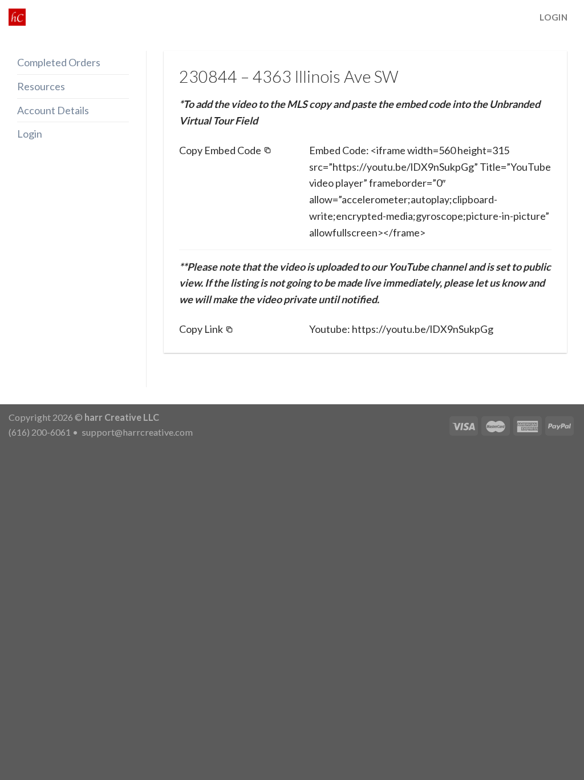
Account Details (53, 110)
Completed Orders (58, 62)
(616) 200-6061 (40, 432)
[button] (225, 150)
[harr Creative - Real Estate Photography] (17, 17)
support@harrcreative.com (136, 432)
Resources (41, 86)
